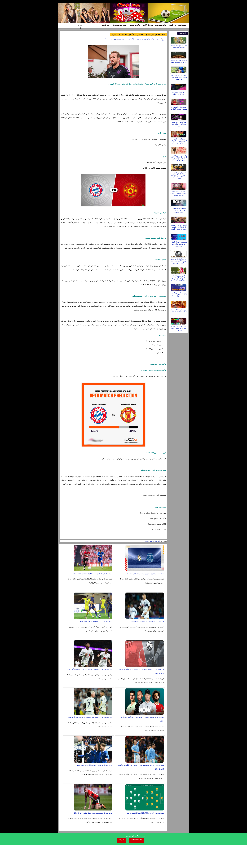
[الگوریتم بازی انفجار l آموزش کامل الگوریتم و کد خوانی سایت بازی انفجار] (178, 167)
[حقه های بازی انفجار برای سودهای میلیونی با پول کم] (178, 101)
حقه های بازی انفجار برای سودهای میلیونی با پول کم (178, 108)
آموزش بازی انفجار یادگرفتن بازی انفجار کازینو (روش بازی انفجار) (179, 278)
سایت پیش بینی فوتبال (119, 25)
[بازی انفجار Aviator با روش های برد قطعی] (178, 86)
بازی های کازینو (148, 25)
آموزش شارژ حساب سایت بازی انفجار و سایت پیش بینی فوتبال (178, 193)
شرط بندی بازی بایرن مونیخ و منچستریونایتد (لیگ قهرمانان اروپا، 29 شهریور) (138, 34)
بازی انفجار (172, 25)
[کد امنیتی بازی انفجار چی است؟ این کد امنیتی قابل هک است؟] (178, 69)
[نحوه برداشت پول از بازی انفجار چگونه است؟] (178, 39)
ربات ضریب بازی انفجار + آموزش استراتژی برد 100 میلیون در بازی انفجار (179, 158)
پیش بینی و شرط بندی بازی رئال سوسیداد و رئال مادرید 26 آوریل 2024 (90, 717)
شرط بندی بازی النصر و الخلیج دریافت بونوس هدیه (96, 621)
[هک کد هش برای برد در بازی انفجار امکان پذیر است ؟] (178, 116)
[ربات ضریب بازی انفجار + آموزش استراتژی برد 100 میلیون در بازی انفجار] (178, 150)
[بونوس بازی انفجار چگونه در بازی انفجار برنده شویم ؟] (178, 303)
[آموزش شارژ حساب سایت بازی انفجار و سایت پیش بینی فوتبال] (178, 185)
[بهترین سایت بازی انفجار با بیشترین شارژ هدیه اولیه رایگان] (178, 287)
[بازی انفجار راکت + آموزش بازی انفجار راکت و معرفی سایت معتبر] (178, 133)
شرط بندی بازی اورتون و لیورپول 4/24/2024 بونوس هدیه (94, 765)
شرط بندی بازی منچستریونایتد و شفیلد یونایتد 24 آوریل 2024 (93, 813)
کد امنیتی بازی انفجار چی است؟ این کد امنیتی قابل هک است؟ (179, 77)
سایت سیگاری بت (136, 839)
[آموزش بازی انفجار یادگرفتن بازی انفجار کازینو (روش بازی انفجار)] (178, 270)
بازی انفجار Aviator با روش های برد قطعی (178, 93)
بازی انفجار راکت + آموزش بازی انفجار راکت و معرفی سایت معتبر (179, 141)
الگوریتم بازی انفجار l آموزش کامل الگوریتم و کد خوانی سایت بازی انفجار (178, 175)
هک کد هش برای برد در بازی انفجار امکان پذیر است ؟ (178, 124)
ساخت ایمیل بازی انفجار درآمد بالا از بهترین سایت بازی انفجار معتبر (179, 261)
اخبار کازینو (105, 25)
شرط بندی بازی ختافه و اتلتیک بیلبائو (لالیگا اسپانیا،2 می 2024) (92, 573)
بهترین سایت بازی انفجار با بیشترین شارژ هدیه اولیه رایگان (178, 294)
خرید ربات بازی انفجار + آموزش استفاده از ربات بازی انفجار (178, 328)
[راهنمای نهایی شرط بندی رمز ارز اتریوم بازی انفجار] (178, 54)
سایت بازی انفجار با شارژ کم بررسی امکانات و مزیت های (179, 244)
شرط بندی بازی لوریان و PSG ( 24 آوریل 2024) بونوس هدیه (145, 813)
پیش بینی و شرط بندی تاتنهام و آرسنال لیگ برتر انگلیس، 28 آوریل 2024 (89, 669)
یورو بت (121, 839)
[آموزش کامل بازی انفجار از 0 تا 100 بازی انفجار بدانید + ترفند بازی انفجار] (178, 219)
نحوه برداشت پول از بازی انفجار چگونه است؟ (179, 46)
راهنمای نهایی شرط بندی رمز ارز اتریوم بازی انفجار (179, 61)
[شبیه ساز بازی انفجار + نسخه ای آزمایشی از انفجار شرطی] (178, 202)
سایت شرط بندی (160, 25)
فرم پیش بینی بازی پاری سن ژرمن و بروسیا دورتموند (147, 621)
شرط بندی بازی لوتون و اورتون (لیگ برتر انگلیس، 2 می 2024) (144, 573)
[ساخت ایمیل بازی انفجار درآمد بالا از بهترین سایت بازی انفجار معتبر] (178, 253)
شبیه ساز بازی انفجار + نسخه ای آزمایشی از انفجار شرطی (178, 210)
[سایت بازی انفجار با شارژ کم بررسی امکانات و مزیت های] (178, 236)
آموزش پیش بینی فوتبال (152, 541)
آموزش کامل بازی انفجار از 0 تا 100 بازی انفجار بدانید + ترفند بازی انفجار (179, 227)
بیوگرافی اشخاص (134, 25)
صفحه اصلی (182, 25)
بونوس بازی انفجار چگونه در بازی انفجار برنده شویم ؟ (179, 311)
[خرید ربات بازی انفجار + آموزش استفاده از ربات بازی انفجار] (178, 320)
